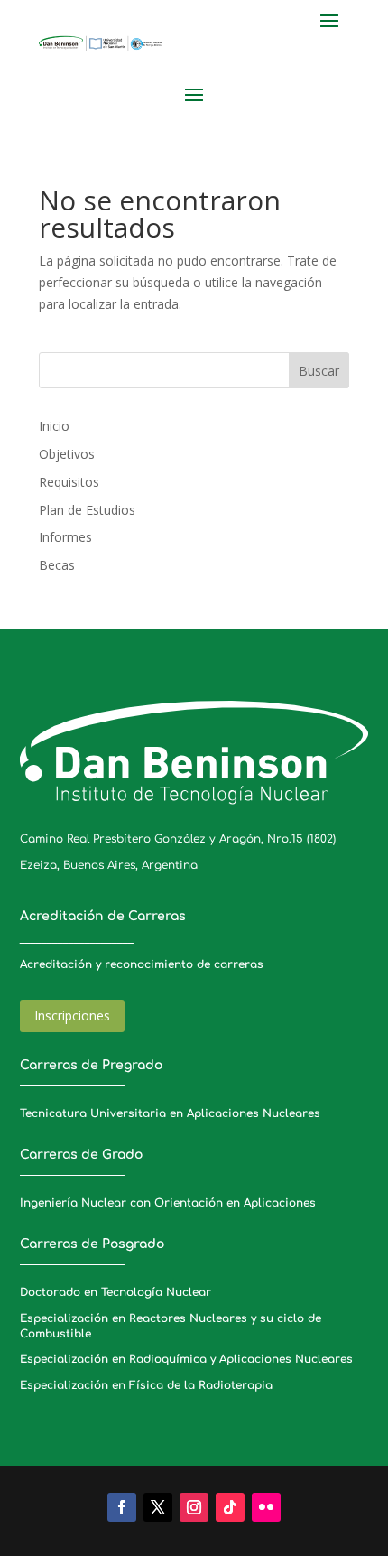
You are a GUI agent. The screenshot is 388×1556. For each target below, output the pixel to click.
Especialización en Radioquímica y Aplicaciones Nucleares (186, 1359)
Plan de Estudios (87, 509)
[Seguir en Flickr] (266, 1507)
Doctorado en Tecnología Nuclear (115, 1292)
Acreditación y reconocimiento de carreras (141, 964)
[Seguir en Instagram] (194, 1507)
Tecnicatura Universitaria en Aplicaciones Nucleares (170, 1113)
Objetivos (67, 453)
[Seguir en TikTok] (230, 1507)
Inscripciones (72, 1015)
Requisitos (69, 481)
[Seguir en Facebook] (121, 1507)
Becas (57, 564)
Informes (65, 536)
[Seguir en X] (157, 1507)
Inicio (54, 425)
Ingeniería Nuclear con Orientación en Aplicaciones (168, 1203)
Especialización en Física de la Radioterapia (146, 1385)
